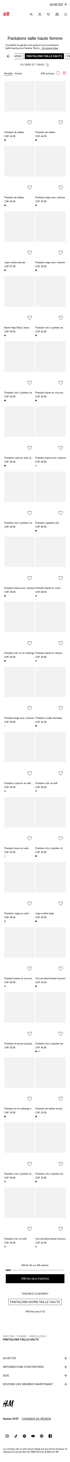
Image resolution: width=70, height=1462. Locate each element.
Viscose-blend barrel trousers (50, 978)
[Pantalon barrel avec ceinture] (50, 429)
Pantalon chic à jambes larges (51, 327)
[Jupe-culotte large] (50, 885)
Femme (22, 1336)
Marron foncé (5, 140)
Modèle (8, 73)
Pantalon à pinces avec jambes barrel (23, 457)
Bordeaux (5, 400)
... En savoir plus (49, 48)
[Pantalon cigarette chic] (50, 494)
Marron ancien (36, 661)
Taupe (36, 791)
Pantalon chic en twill (46, 783)
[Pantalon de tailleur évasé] (50, 1080)
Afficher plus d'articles (35, 1278)
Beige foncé (5, 1181)
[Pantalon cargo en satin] (19, 885)
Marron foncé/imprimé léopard (5, 335)
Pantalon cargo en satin (16, 913)
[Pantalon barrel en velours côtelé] (50, 624)
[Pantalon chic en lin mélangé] (19, 624)
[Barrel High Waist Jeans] (19, 299)
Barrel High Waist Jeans (16, 327)
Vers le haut (66, 731)
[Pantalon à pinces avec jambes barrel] (19, 429)
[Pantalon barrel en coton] (50, 559)
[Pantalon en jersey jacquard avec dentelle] (19, 1015)
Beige (36, 465)
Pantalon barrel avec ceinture (50, 457)
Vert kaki (36, 596)
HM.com (8, 1336)
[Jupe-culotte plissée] (19, 234)
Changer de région (36, 1418)
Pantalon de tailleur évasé (48, 1108)
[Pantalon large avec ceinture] (50, 169)
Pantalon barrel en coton (48, 588)
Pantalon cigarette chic (47, 522)
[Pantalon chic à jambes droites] (50, 820)
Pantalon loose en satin (16, 848)
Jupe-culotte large (44, 913)
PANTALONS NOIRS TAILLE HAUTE (35, 1302)
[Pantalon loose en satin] (19, 820)
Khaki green (5, 921)
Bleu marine (5, 270)
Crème (5, 530)
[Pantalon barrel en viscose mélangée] (50, 364)
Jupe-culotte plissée (14, 262)
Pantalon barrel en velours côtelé (52, 653)
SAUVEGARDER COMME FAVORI (30, 122)
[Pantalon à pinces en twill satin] (19, 754)
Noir (36, 140)
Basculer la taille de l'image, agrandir (58, 73)
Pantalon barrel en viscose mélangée (23, 978)
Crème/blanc (5, 1051)
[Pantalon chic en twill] (50, 754)
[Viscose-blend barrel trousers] (50, 950)
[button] (35, 4)
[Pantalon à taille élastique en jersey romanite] (50, 689)
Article (18, 73)
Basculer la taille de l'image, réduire (64, 73)
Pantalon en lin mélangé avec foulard (23, 1108)
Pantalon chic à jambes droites (51, 848)
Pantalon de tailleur (14, 132)
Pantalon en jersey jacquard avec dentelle (26, 1043)
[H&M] (6, 14)
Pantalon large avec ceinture (50, 197)
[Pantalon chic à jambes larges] (50, 299)
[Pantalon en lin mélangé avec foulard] (19, 1080)
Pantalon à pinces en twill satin (20, 783)
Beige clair (5, 856)
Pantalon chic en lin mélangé (19, 653)
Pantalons (37, 1336)
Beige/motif (5, 791)
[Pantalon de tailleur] (19, 104)
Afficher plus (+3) (35, 1311)
